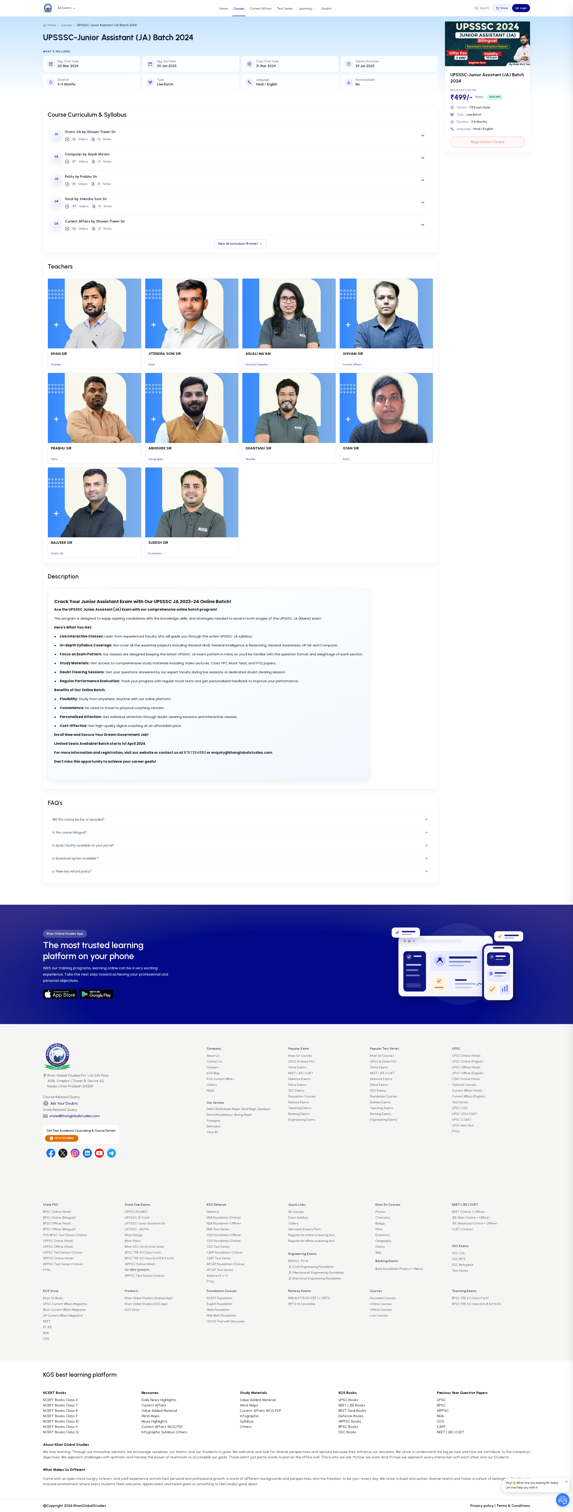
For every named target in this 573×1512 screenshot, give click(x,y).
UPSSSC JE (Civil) (137, 1218)
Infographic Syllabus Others (164, 1432)
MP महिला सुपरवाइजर (137, 1270)
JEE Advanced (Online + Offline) (474, 1223)
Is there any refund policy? (72, 871)
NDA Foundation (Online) (224, 1218)
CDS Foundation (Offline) (224, 1235)
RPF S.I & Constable (301, 1304)
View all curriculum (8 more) (238, 244)
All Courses (296, 1212)
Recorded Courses (383, 1298)
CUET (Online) (462, 1229)
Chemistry (382, 1218)
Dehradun (214, 1126)
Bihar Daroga (134, 1235)
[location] (45, 1081)
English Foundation (219, 1304)
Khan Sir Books (53, 1298)
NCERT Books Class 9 (60, 1416)
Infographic (249, 1416)
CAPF (441, 1427)
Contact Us (214, 1061)
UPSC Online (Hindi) (466, 1056)
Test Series (285, 9)
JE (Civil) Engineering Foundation (311, 1267)
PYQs (456, 1131)
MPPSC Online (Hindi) (58, 1258)
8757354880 (64, 1138)
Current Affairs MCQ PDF (162, 1427)
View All (212, 1132)
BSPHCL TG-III (298, 1261)
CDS (46, 1339)
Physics (380, 1212)
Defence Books (350, 1416)
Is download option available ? (75, 858)
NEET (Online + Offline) (468, 1212)
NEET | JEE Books (351, 1405)
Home (223, 9)
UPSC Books (348, 1400)
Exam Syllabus (298, 1218)
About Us (213, 1056)
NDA (46, 1333)
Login (523, 8)
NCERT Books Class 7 (60, 1405)
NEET (47, 1321)
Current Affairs (261, 9)
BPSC (441, 1405)
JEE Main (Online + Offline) (471, 1218)
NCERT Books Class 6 (60, 1400)
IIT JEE (47, 1327)
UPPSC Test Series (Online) (62, 1252)
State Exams (297, 1067)
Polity (379, 1229)
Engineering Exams (301, 1120)
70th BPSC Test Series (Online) (65, 1235)
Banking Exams (298, 1114)
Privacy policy (482, 1506)
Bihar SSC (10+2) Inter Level (144, 1247)
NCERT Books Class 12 (61, 1432)
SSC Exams (296, 1091)
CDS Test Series (218, 1247)
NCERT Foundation (219, 1298)
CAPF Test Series (219, 1258)
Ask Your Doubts (64, 1103)
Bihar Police (133, 1241)
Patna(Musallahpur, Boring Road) (229, 1115)
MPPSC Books (349, 1421)
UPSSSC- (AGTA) (137, 1229)
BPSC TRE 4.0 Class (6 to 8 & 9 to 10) (149, 1258)
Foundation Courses (302, 1096)
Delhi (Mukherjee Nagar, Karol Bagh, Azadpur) (239, 1109)
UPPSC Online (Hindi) (58, 1241)
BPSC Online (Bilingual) (59, 1218)
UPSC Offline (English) (467, 1073)
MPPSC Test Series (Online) (63, 1264)
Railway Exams (298, 1102)
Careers (212, 1067)
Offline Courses (381, 1310)
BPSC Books (348, 1427)
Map (378, 1252)
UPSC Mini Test (463, 1125)
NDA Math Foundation (221, 1315)
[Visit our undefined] (63, 1153)
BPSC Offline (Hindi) (57, 1223)
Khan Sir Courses (300, 1056)
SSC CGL (458, 1253)
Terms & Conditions (513, 1506)
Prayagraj (213, 1120)
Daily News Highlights (158, 1400)
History (380, 1247)
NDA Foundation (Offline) (224, 1223)
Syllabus (247, 1421)
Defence (213, 1212)
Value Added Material (159, 1410)
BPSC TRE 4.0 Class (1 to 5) (143, 1252)
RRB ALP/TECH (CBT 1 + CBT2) (309, 1298)
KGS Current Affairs (220, 1079)
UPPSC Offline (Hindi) (58, 1247)
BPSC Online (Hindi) (57, 1212)
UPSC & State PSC (301, 1061)
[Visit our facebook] (51, 1153)
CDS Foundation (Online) (224, 1241)
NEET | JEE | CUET (300, 1073)
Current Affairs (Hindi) (467, 1091)
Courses (238, 9)
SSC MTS (458, 1259)
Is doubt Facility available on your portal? (83, 845)
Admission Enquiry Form (304, 1229)
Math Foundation (218, 1310)
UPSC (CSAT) (461, 1120)
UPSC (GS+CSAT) (464, 1114)
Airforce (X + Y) (217, 1276)
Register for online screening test (311, 1235)
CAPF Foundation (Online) (225, 1252)
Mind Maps (150, 1416)
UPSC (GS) (460, 1108)
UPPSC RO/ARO (136, 1212)
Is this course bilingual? (69, 832)
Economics (382, 1235)
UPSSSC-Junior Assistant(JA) (145, 1223)
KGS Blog (213, 1073)
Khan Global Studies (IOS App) (146, 1304)
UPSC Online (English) (467, 1061)
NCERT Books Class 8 (60, 1410)
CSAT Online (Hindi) (466, 1079)
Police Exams (297, 1085)
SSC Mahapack (462, 1265)
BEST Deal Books (352, 1410)
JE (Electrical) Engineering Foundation (314, 1278)
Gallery (212, 1085)
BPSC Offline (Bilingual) (59, 1229)
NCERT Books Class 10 (61, 1421)
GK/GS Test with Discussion (226, 1321)
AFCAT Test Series (220, 1270)
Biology (380, 1223)
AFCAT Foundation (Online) (226, 1264)
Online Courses (381, 1304)
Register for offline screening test (311, 1241)
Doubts (326, 9)
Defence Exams (299, 1079)
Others (246, 1427)
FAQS (210, 1091)
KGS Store (132, 1310)
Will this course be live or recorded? (78, 819)
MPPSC (443, 1410)
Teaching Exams (299, 1108)
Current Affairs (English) (468, 1096)
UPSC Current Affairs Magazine (65, 1304)
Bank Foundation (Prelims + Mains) (399, 1269)
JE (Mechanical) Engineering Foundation (316, 1273)
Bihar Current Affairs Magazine (64, 1310)
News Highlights (154, 1421)
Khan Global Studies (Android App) (149, 1298)
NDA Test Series (218, 1229)
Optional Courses (464, 1085)
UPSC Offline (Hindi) (466, 1067)
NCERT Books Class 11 (60, 1427)
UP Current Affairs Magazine (63, 1315)
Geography (383, 1241)
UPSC (441, 1400)
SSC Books (347, 1432)
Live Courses (379, 1315)
